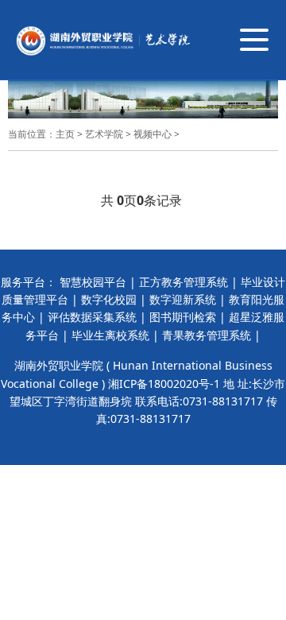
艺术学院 (104, 134)
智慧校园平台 (93, 281)
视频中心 (152, 134)
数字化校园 (109, 299)
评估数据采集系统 (92, 316)
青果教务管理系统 (206, 335)
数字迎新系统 (182, 299)
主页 (65, 134)
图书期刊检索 (182, 316)
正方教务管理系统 (183, 281)
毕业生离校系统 (110, 335)
